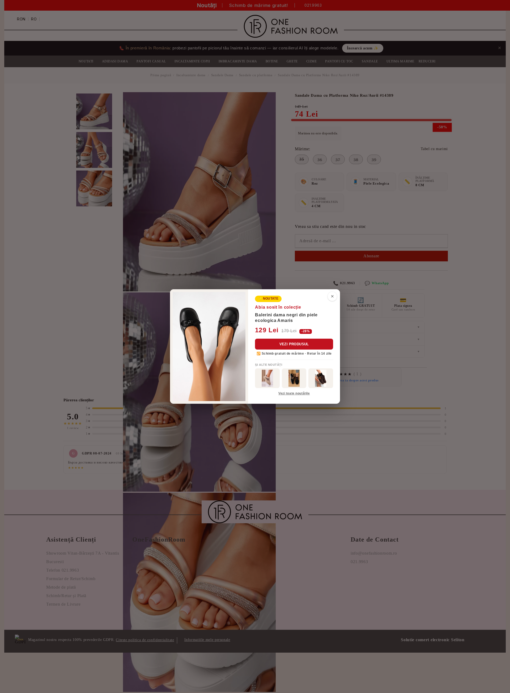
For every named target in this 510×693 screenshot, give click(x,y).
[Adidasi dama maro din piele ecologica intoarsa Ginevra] (320, 378)
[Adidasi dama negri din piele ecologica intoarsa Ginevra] (294, 378)
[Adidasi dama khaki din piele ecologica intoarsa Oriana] (267, 378)
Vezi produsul (294, 344)
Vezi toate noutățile (294, 393)
